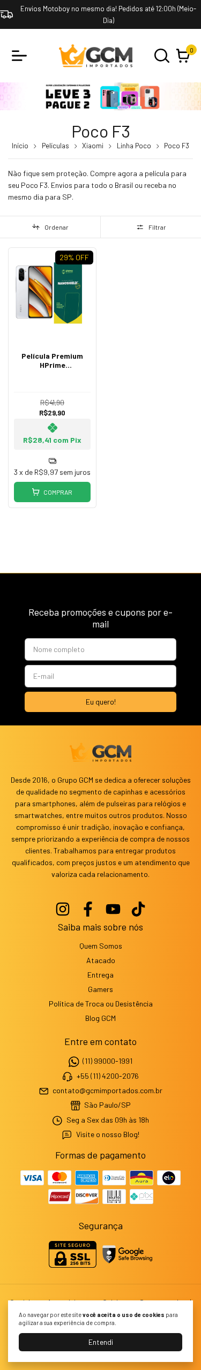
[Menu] (21, 55)
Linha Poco (134, 145)
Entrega (100, 974)
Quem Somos (100, 945)
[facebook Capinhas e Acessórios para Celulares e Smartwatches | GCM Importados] (88, 909)
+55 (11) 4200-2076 (108, 1075)
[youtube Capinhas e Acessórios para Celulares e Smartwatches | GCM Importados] (113, 909)
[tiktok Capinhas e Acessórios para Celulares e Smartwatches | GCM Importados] (138, 909)
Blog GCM (100, 1018)
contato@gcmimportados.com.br (107, 1090)
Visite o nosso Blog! (107, 1134)
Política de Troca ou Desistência (101, 1003)
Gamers (100, 989)
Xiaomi (92, 145)
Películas (55, 145)
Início (20, 145)
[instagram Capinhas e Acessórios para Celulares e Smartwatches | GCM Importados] (63, 909)
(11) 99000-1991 (107, 1061)
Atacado (100, 960)
